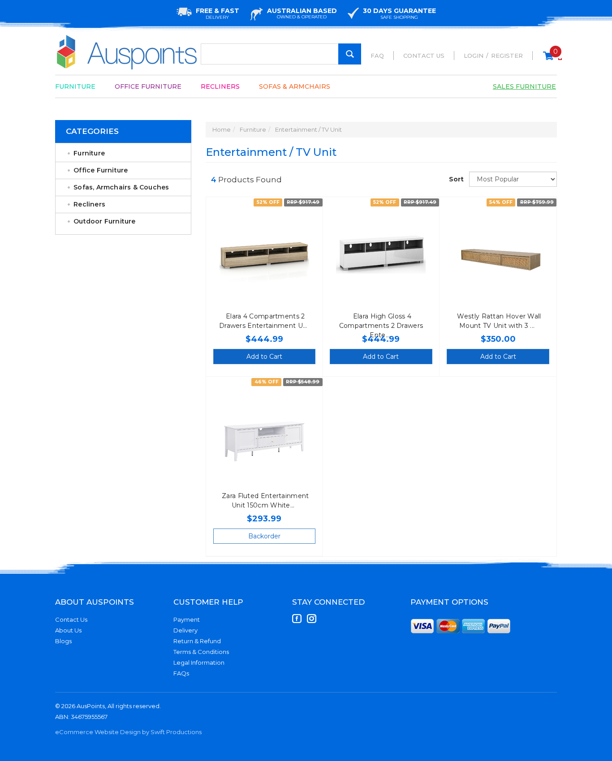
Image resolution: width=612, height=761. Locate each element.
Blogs (63, 641)
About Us (68, 630)
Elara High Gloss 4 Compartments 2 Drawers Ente (381, 325)
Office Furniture (148, 86)
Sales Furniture (524, 86)
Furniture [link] (89, 153)
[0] (548, 60)
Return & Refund (197, 641)
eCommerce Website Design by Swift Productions (128, 731)
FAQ (377, 55)
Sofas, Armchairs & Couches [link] (121, 187)
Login (473, 55)
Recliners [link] (89, 204)
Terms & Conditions (201, 651)
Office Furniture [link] (100, 170)
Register (507, 55)
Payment (186, 619)
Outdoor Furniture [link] (104, 221)
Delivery (185, 630)
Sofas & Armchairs (294, 86)
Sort (455, 179)
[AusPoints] (127, 52)
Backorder (264, 536)
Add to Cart (264, 357)
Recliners (220, 86)
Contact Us (423, 55)
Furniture (75, 86)
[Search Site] (349, 53)
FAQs (181, 673)
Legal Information (198, 662)
